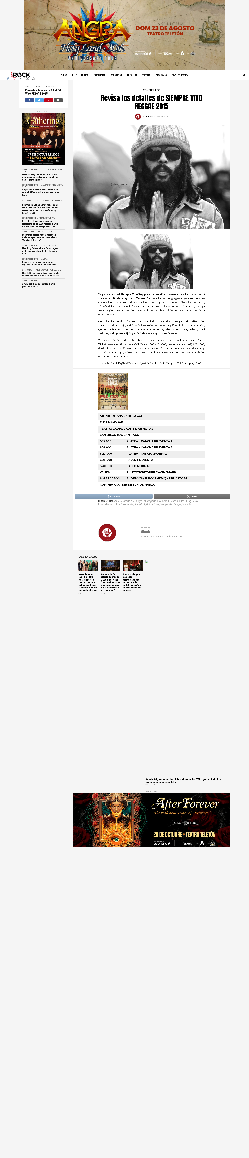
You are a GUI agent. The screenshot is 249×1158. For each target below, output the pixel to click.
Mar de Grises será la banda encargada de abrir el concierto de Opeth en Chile (40, 274)
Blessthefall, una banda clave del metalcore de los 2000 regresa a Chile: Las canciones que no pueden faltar (40, 224)
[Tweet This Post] (39, 100)
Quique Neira (152, 504)
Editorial (146, 75)
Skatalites (187, 504)
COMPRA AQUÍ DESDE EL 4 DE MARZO (127, 484)
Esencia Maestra (106, 504)
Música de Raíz (58, 200)
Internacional (39, 87)
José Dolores (122, 504)
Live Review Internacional (53, 170)
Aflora (116, 501)
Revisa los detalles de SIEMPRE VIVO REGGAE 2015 (43, 92)
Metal (24, 171)
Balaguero (162, 501)
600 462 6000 (158, 344)
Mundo (63, 75)
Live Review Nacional (44, 200)
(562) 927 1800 (130, 348)
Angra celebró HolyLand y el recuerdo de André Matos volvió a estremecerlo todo (40, 192)
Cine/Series (132, 75)
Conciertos (116, 75)
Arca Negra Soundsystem (143, 501)
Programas (161, 75)
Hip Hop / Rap (36, 232)
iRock (149, 116)
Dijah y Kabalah (192, 501)
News (48, 87)
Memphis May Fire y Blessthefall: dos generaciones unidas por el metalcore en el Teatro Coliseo (40, 177)
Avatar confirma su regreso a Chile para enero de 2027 (38, 285)
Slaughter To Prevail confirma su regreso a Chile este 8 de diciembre (39, 263)
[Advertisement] (151, 886)
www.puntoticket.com (120, 344)
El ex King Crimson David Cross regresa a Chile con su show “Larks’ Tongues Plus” (41, 251)
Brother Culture (176, 501)
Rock (52, 87)
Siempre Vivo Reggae (170, 504)
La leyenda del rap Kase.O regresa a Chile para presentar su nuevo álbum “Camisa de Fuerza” (39, 238)
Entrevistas (99, 75)
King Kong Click (137, 504)
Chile (74, 75)
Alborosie (125, 501)
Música (84, 75)
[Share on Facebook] (29, 100)
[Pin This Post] (48, 100)
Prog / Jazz (47, 245)
